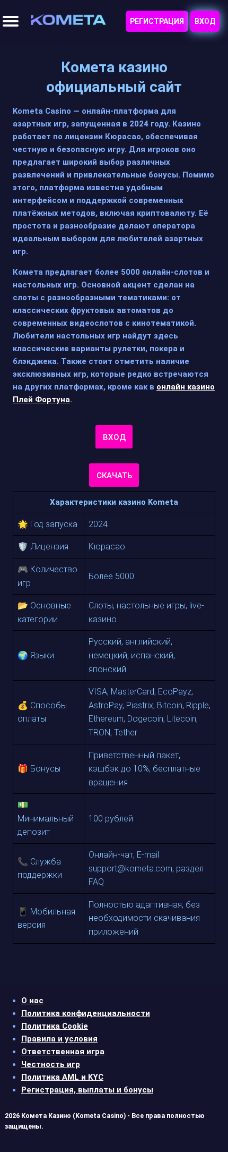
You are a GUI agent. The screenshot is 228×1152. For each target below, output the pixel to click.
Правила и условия (59, 1039)
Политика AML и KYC (62, 1077)
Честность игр (50, 1064)
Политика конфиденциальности (85, 1013)
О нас (32, 1000)
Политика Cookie (54, 1026)
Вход (205, 21)
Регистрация (157, 21)
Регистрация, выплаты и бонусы (87, 1090)
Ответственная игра (62, 1051)
